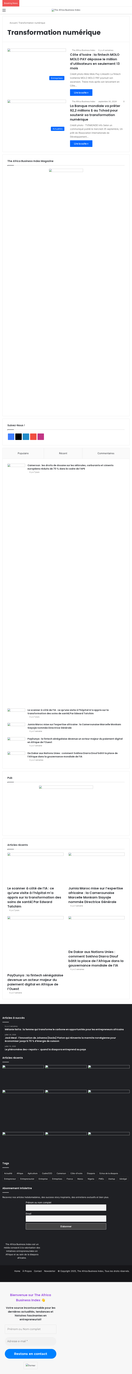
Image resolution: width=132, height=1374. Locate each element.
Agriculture (33, 1173)
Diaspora (91, 1173)
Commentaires (106, 453)
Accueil (13, 22)
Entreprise (43, 1179)
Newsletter (49, 1271)
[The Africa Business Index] (66, 10)
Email (28, 1213)
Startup (111, 1179)
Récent (63, 453)
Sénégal (123, 1179)
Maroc (80, 1179)
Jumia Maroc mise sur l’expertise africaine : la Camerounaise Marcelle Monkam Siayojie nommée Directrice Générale (95, 895)
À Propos (27, 1271)
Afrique (20, 1173)
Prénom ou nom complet (38, 1202)
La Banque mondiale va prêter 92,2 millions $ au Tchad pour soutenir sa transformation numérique (95, 113)
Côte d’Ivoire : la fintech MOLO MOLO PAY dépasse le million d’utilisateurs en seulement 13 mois (95, 61)
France (70, 1179)
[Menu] (4, 11)
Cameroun (61, 1173)
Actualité (8, 1173)
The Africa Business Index (83, 50)
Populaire (23, 453)
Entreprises (57, 1179)
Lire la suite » (81, 92)
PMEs (101, 1179)
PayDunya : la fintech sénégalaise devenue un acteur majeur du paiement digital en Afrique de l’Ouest (35, 982)
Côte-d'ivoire (76, 1173)
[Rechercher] (128, 11)
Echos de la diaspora (108, 1173)
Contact (38, 1271)
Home (17, 1271)
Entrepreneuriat (27, 1179)
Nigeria (91, 1179)
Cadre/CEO (47, 1173)
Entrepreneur (10, 1179)
